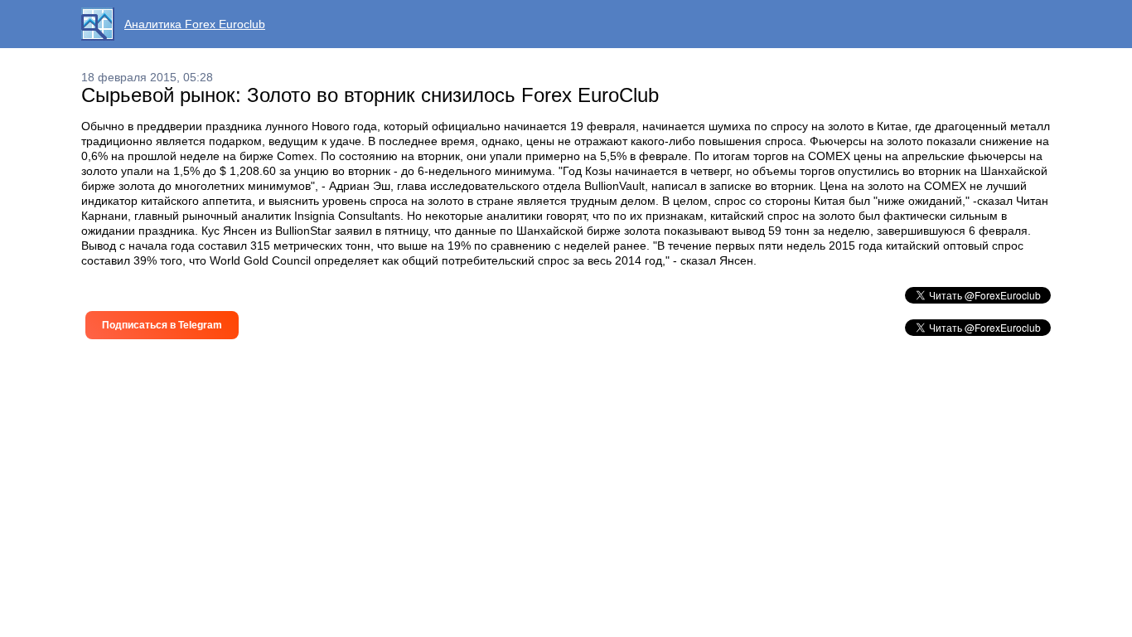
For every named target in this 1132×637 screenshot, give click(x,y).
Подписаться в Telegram (162, 325)
